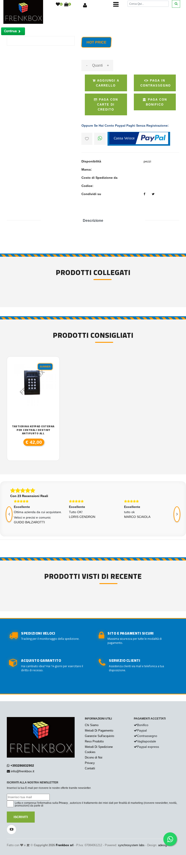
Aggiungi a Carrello (107, 83)
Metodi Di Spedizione (99, 747)
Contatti (90, 768)
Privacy (90, 763)
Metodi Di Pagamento (99, 730)
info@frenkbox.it (22, 771)
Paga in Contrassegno (155, 83)
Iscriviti (21, 817)
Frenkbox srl (64, 845)
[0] (58, 4)
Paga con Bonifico (156, 102)
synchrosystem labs (131, 845)
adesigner (164, 845)
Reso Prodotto (94, 741)
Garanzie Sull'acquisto (99, 736)
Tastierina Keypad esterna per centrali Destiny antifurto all (33, 430)
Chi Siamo (91, 725)
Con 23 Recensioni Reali (29, 496)
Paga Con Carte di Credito (107, 104)
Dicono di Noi (93, 757)
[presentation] (177, 514)
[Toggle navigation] (116, 4)
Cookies (90, 752)
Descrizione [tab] (93, 220)
